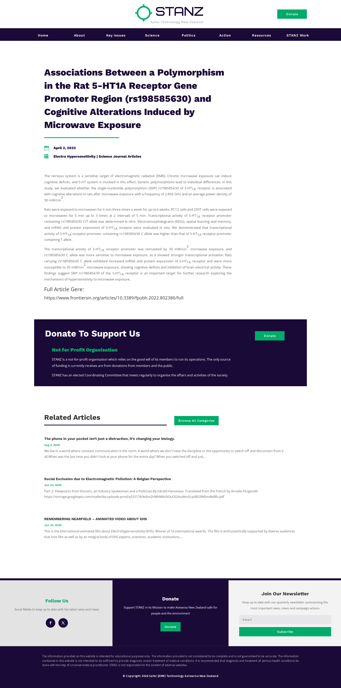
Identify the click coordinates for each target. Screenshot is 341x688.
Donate (292, 14)
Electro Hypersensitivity (74, 156)
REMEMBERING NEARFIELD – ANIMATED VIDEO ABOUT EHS (95, 519)
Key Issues (116, 35)
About (79, 35)
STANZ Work (298, 35)
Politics (189, 35)
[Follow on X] (63, 623)
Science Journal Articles (120, 156)
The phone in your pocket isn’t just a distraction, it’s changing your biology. (109, 439)
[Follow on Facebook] (50, 623)
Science (152, 35)
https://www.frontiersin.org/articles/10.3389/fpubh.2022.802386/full (114, 298)
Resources (261, 35)
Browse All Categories (196, 421)
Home (43, 35)
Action (225, 35)
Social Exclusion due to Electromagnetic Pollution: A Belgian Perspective (107, 479)
